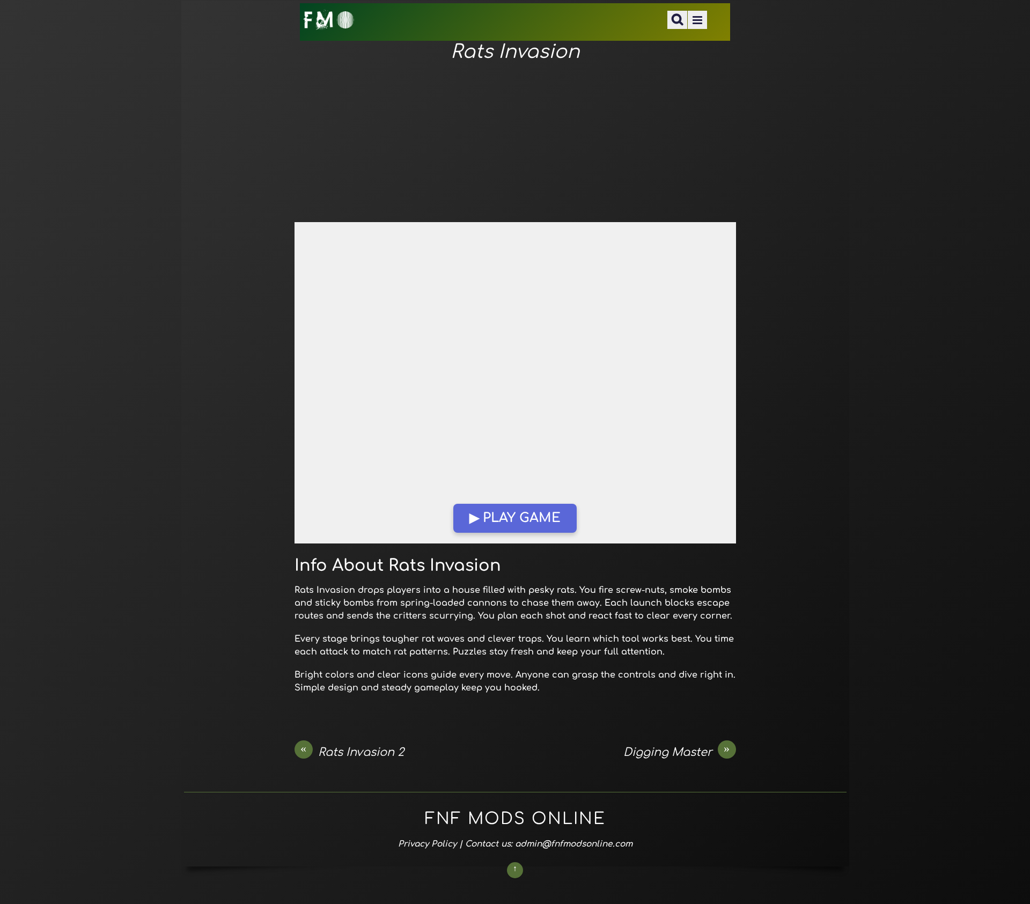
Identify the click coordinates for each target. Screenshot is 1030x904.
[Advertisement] (515, 143)
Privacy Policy (427, 844)
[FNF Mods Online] (329, 23)
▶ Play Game (515, 518)
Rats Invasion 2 (352, 752)
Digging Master (676, 752)
